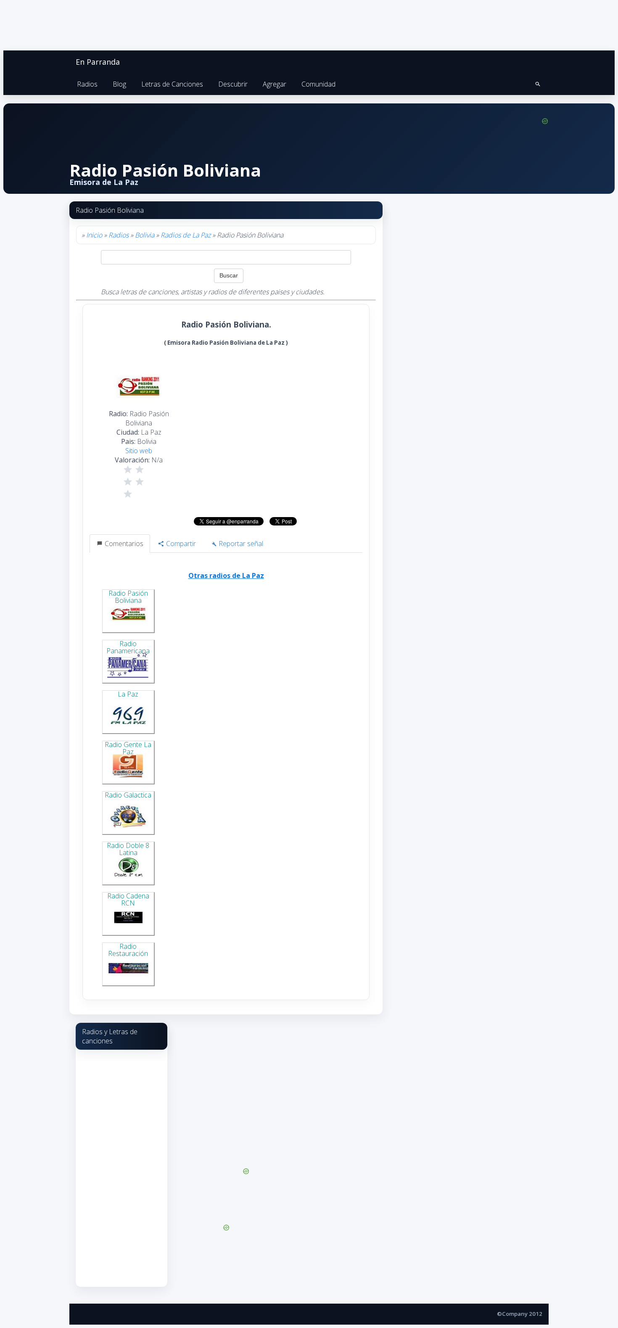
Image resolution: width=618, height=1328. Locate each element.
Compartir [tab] (180, 543)
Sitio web (138, 450)
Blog (119, 84)
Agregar (274, 84)
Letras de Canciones (172, 84)
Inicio (94, 235)
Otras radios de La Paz (226, 575)
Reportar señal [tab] (240, 543)
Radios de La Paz (186, 235)
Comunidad (318, 84)
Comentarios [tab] (123, 543)
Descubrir (233, 84)
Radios (87, 84)
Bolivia (144, 235)
